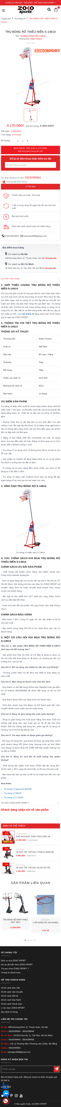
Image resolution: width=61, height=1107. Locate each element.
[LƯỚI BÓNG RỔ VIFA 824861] (45, 904)
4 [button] (34, 940)
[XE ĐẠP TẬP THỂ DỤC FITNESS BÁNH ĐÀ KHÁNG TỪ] (8, 852)
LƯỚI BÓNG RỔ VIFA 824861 (45, 922)
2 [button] (27, 940)
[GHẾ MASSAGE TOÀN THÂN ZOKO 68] (8, 837)
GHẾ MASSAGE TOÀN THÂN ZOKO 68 (33, 836)
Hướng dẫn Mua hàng (16, 181)
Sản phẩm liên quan (30, 883)
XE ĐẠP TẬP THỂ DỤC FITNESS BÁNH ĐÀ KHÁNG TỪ (35, 852)
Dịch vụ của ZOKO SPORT (13, 960)
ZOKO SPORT (21, 834)
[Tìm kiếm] (49, 10)
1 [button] (25, 940)
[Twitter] (2, 1096)
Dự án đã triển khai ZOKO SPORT (17, 964)
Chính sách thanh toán (11, 1004)
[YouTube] (21, 1096)
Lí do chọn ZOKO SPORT (13, 1008)
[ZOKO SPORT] (25, 10)
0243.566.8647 (12, 236)
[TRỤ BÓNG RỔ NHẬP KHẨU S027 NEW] (15, 904)
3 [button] (31, 940)
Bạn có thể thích (14, 826)
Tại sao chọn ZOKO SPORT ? (15, 968)
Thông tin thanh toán (10, 972)
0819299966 (33, 177)
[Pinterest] (11, 1096)
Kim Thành (20, 849)
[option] (30, 76)
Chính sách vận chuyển (12, 992)
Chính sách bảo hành (11, 1000)
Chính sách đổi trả (9, 996)
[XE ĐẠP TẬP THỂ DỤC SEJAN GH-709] (8, 868)
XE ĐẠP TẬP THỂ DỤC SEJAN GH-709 (33, 868)
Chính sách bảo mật (10, 988)
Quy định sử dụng (9, 1012)
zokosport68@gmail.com (35, 236)
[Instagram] (16, 1096)
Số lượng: (5, 140)
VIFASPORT (45, 920)
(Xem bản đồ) (50, 258)
